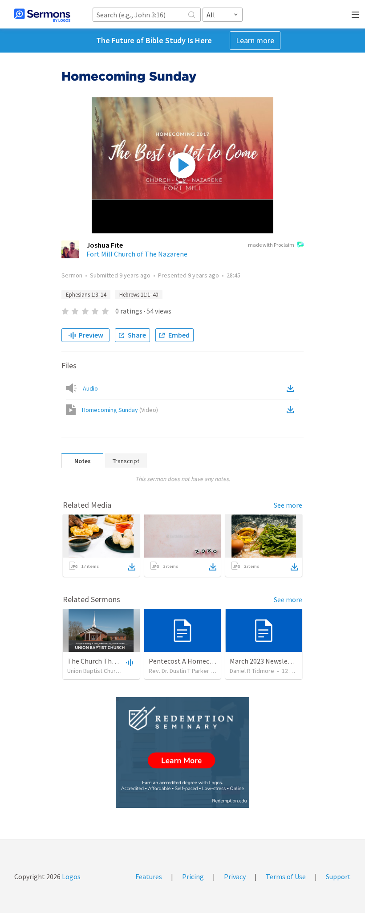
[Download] (131, 567)
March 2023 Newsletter (265, 660)
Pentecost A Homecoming (189, 660)
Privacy (235, 876)
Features (148, 876)
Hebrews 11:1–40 (138, 294)
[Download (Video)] (292, 409)
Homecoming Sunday (120, 410)
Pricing (193, 876)
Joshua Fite (104, 244)
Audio (90, 388)
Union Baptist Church (94, 671)
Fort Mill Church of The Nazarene (136, 253)
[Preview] (128, 662)
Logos (71, 876)
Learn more (255, 40)
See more (288, 505)
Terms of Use (286, 876)
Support (338, 876)
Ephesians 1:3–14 (86, 294)
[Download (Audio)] (292, 388)
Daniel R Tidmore (252, 671)
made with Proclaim (271, 244)
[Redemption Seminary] (182, 752)
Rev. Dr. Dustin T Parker (179, 671)
